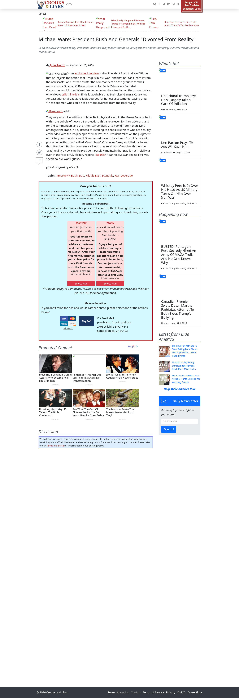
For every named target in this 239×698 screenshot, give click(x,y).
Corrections (195, 692)
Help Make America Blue (180, 389)
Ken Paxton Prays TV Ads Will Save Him (177, 144)
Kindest (68, 328)
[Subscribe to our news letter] (173, 4)
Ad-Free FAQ (82, 293)
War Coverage (124, 175)
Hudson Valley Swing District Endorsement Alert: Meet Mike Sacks (184, 366)
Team (111, 692)
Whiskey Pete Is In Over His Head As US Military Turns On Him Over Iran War (179, 191)
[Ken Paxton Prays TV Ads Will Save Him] (179, 127)
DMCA (181, 692)
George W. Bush (67, 175)
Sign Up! (168, 429)
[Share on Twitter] (39, 152)
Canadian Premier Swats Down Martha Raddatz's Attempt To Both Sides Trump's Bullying (177, 309)
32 (161, 276)
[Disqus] (96, 559)
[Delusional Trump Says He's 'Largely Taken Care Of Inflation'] (179, 80)
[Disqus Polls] (96, 486)
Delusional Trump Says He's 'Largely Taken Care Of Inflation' (179, 99)
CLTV (69, 4)
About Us (123, 692)
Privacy (170, 692)
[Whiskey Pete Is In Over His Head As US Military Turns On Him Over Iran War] (179, 170)
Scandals (107, 175)
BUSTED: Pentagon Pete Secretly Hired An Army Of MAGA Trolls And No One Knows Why (178, 254)
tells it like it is (71, 94)
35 (161, 117)
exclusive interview (87, 73)
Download (55, 111)
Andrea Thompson (170, 203)
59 (161, 70)
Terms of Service (55, 445)
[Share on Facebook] (39, 144)
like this (100, 155)
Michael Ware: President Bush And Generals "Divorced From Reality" (117, 39)
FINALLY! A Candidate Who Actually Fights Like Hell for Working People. (186, 379)
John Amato (57, 65)
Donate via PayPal (86, 321)
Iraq (81, 175)
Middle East (93, 175)
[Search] (178, 4)
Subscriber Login (192, 8)
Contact (136, 692)
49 (161, 160)
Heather (165, 109)
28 (161, 221)
